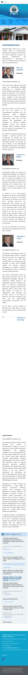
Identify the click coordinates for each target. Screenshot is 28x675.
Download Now (9, 552)
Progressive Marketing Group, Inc (15, 668)
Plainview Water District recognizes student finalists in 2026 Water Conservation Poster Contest (13, 540)
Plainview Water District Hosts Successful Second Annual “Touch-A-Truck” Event (13, 608)
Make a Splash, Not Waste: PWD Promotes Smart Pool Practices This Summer (13, 572)
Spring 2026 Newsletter (10, 599)
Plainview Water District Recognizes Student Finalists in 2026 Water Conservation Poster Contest (13, 585)
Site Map (4, 655)
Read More (8, 549)
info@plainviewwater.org (12, 647)
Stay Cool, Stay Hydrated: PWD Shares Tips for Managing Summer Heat (14, 558)
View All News (7, 622)
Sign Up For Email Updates (3, 21)
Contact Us (17, 20)
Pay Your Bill (24, 20)
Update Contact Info (10, 21)
